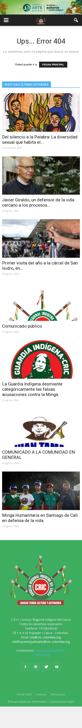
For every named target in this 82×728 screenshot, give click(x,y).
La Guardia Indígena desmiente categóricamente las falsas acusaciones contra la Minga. (32, 389)
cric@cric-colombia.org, (45, 637)
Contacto (41, 694)
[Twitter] (46, 667)
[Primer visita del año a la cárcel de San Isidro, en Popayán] (41, 238)
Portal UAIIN (24, 694)
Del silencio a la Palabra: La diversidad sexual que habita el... (40, 139)
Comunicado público (22, 326)
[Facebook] (25, 667)
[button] (76, 20)
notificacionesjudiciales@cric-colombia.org (41, 642)
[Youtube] (57, 667)
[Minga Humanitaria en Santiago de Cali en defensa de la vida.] (41, 491)
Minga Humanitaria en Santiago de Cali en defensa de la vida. (40, 518)
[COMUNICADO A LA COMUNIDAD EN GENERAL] (41, 428)
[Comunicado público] (41, 301)
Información (57, 694)
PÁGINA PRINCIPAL (53, 64)
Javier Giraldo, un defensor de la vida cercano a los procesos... (38, 202)
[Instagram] (36, 667)
